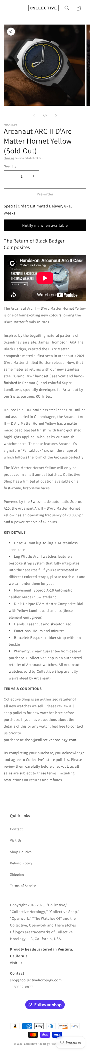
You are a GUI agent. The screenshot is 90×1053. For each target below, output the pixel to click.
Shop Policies (21, 852)
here (58, 712)
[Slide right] (56, 115)
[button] (10, 8)
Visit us (16, 962)
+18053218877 (21, 986)
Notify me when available (45, 225)
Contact (16, 829)
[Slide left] (34, 115)
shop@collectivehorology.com (50, 739)
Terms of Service (23, 885)
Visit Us (16, 840)
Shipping (9, 158)
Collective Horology (37, 1043)
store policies (57, 759)
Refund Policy (21, 863)
